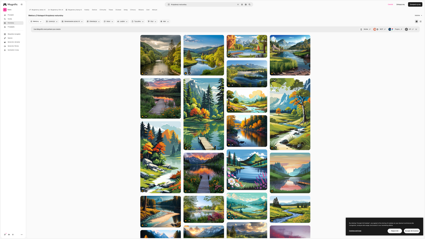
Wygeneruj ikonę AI (75, 10)
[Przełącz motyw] (13, 234)
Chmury (133, 10)
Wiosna (141, 10)
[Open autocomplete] (168, 4)
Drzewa (118, 10)
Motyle (154, 10)
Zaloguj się (400, 4)
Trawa (111, 10)
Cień (148, 10)
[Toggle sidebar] (21, 4)
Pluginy (397, 29)
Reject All (394, 231)
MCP (381, 29)
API (410, 29)
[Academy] (9, 234)
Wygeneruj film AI (56, 10)
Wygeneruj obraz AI (38, 10)
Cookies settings (355, 231)
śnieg (126, 10)
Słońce (94, 10)
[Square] (420, 21)
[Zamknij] (416, 29)
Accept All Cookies (412, 231)
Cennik (390, 4)
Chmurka (103, 10)
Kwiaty (86, 10)
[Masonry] (416, 21)
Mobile (366, 29)
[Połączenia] (5, 234)
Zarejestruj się (415, 4)
